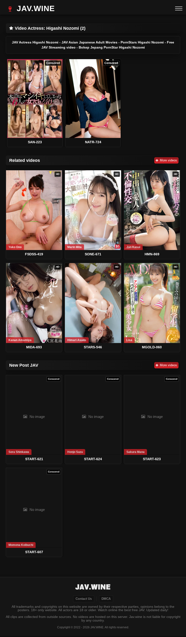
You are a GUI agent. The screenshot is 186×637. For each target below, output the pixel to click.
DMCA (106, 599)
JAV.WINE (34, 8)
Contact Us (84, 599)
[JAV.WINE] (93, 587)
